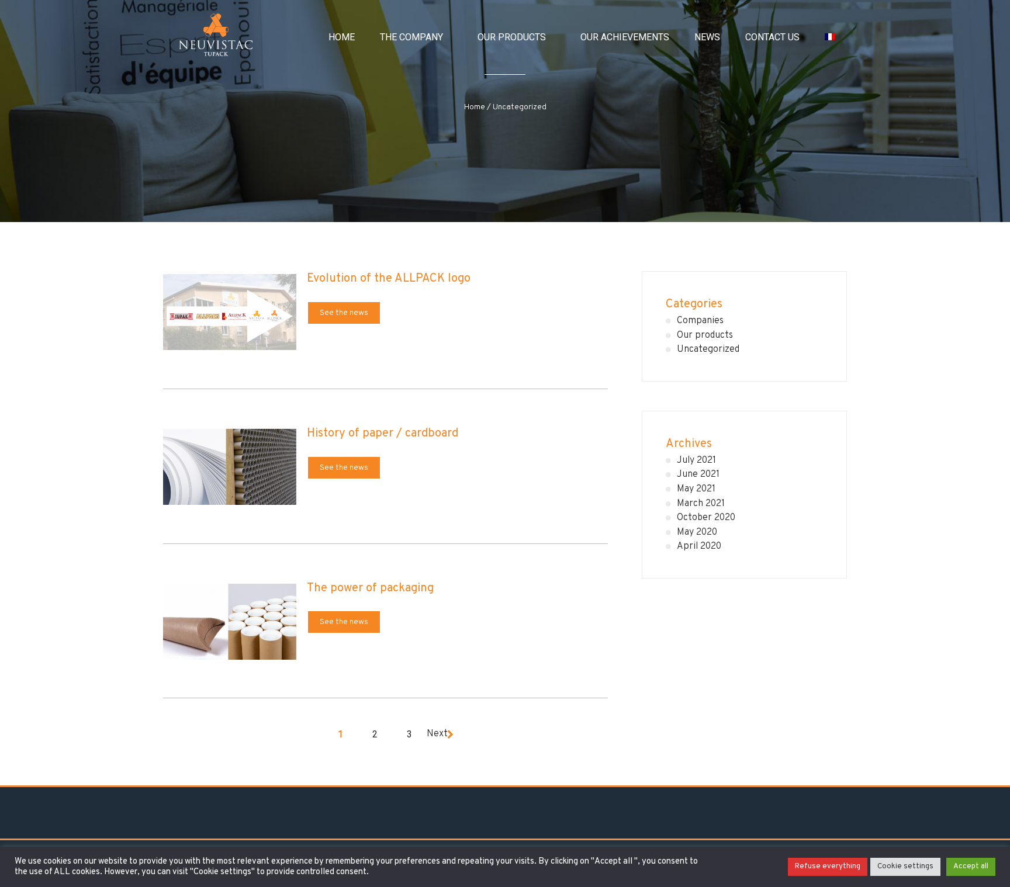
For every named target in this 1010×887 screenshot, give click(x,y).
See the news (344, 313)
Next (437, 734)
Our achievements (624, 37)
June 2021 (698, 474)
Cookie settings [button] (905, 866)
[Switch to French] (830, 37)
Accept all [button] (970, 866)
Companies (700, 321)
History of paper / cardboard (382, 433)
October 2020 (706, 518)
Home (474, 107)
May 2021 (696, 489)
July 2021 (696, 460)
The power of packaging (370, 588)
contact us (772, 37)
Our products (705, 335)
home (341, 37)
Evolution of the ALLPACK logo (389, 278)
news (707, 37)
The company (411, 37)
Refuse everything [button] (827, 866)
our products (512, 37)
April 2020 (699, 546)
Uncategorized (708, 349)
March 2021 (701, 504)
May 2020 (697, 532)
